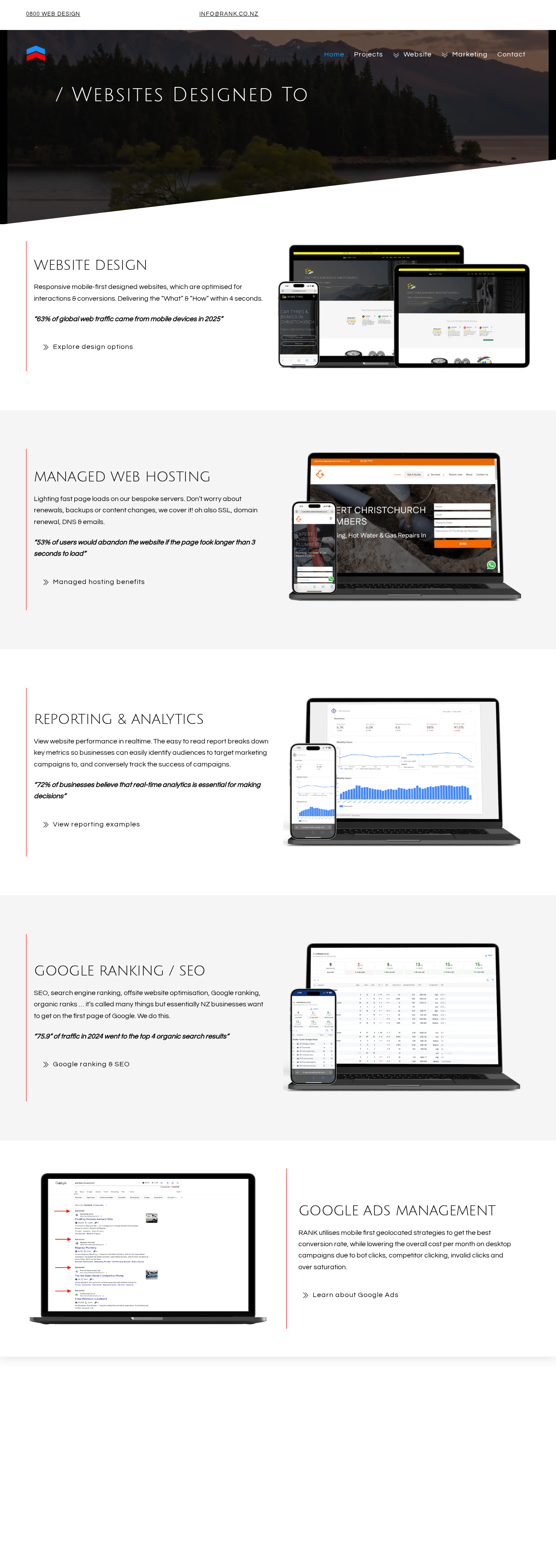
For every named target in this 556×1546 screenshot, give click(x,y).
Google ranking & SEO (91, 1064)
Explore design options (93, 346)
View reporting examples (96, 824)
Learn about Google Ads (356, 1294)
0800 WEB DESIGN (53, 14)
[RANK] (36, 59)
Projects (368, 54)
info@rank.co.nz (228, 14)
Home (334, 54)
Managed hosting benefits (99, 581)
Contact (511, 54)
